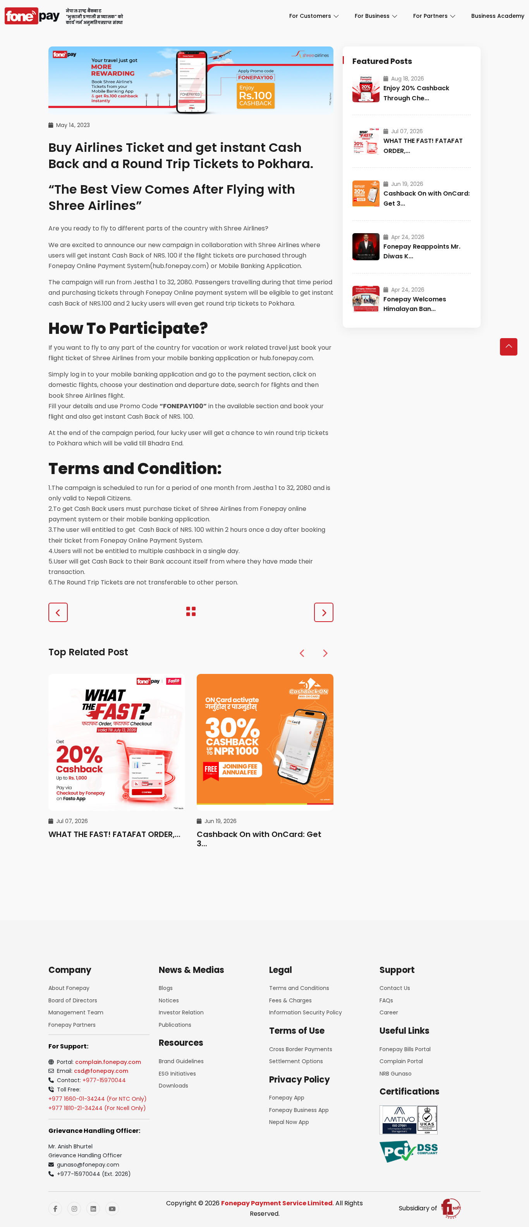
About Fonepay (68, 988)
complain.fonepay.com (108, 1062)
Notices (169, 1000)
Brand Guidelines (181, 1061)
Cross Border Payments (300, 1049)
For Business (372, 16)
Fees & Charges (290, 1000)
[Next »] (323, 612)
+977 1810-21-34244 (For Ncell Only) (97, 1108)
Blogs (166, 988)
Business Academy (497, 16)
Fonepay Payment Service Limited (277, 1203)
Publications (175, 1025)
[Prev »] (58, 612)
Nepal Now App (289, 1122)
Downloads (173, 1086)
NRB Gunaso (396, 1073)
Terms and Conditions (299, 988)
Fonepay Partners (72, 1025)
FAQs (386, 1000)
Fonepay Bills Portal (405, 1049)
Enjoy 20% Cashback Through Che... (416, 93)
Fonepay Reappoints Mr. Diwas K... (421, 251)
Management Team (75, 1012)
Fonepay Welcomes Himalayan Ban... (414, 304)
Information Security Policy (305, 1012)
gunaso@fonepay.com (88, 1165)
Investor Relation (181, 1012)
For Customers (310, 16)
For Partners (430, 16)
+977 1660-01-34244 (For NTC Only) (97, 1099)
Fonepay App (286, 1098)
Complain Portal (401, 1061)
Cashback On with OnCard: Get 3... (259, 839)
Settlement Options (296, 1061)
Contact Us (395, 988)
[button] (302, 653)
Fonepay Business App (299, 1110)
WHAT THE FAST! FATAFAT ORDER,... (114, 834)
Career (389, 1012)
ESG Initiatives (177, 1073)
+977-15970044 (104, 1080)
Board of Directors (72, 1000)
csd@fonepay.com (101, 1071)
